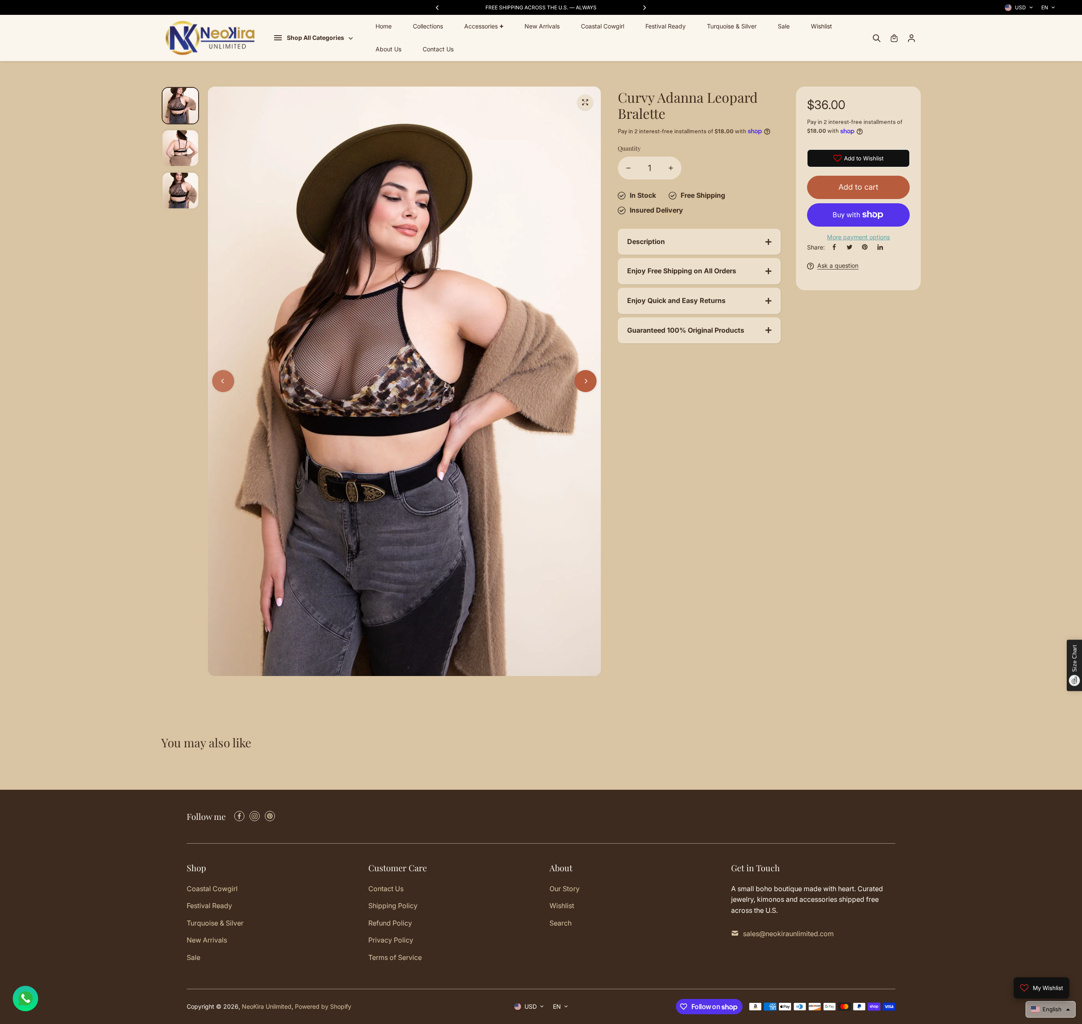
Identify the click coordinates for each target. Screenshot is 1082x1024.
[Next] (644, 8)
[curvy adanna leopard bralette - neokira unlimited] (585, 102)
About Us (388, 49)
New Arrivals (542, 26)
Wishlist (821, 26)
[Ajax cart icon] (894, 38)
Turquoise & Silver (732, 26)
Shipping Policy (393, 905)
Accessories (481, 26)
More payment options (858, 237)
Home (384, 26)
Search (560, 923)
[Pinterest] (865, 247)
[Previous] (438, 8)
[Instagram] (254, 816)
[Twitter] (849, 247)
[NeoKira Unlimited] (210, 38)
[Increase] (670, 168)
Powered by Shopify (323, 1006)
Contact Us (438, 49)
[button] (1050, 1009)
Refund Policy (390, 923)
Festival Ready (665, 26)
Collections (428, 26)
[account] (911, 38)
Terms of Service (395, 957)
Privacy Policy (390, 940)
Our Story (564, 888)
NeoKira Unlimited (267, 1006)
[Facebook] (834, 247)
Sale (784, 26)
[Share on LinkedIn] (880, 247)
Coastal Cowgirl (602, 26)
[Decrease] (628, 168)
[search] (876, 38)
